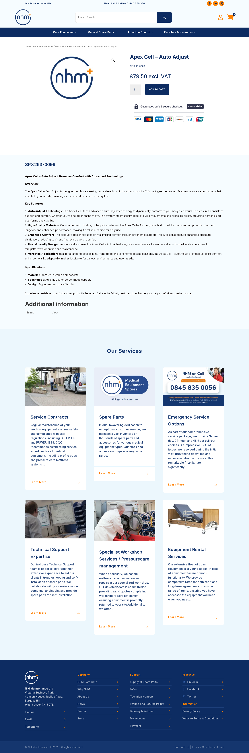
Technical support (141, 696)
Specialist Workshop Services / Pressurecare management (124, 559)
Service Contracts (49, 417)
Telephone (32, 726)
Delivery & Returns (141, 711)
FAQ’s (133, 689)
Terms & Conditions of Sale (208, 747)
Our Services (32, 3)
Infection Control (140, 32)
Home (28, 46)
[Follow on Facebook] (209, 3)
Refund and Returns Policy (147, 704)
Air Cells (87, 46)
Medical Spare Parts (102, 32)
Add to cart (157, 89)
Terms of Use (181, 747)
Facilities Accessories (180, 32)
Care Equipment (65, 32)
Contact (82, 711)
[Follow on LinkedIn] (215, 3)
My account (137, 718)
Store (80, 718)
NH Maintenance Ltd (40, 747)
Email (28, 719)
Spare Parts (111, 417)
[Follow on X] (221, 3)
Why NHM (83, 689)
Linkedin (192, 682)
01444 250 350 (136, 3)
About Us (46, 3)
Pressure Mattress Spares (68, 46)
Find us (29, 712)
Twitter (191, 696)
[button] (113, 60)
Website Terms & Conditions (200, 718)
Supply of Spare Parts (144, 682)
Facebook (193, 689)
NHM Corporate (87, 682)
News (81, 704)
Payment (135, 726)
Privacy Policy (191, 711)
